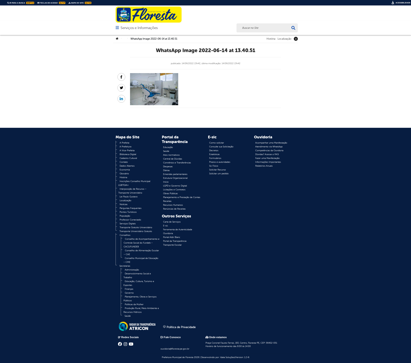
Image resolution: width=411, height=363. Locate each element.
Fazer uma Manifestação (267, 158)
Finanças (129, 289)
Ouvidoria (168, 233)
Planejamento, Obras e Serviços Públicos (140, 298)
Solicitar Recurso (217, 170)
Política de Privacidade (181, 327)
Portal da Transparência (174, 241)
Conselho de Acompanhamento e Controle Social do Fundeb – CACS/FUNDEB (141, 243)
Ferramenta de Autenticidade (177, 229)
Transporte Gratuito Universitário (136, 227)
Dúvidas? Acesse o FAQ (267, 154)
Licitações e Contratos (174, 189)
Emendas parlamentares (175, 174)
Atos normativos (171, 155)
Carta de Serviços (172, 222)
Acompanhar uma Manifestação (271, 143)
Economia (125, 170)
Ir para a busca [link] (21, 3)
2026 (196, 357)
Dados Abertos (127, 166)
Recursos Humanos (173, 205)
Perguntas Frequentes (130, 208)
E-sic (165, 225)
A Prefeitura (125, 146)
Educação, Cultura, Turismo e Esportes (138, 283)
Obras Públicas (170, 193)
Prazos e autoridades (219, 162)
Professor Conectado (130, 220)
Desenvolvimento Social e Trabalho (137, 275)
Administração (132, 270)
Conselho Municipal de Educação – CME (140, 260)
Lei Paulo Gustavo (129, 196)
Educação (168, 147)
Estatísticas (214, 154)
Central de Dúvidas (172, 159)
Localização (284, 38)
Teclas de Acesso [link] (52, 3)
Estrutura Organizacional (175, 178)
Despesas (168, 166)
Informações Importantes (268, 162)
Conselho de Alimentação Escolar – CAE (141, 252)
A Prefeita (124, 143)
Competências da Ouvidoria (269, 150)
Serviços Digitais (128, 223)
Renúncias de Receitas (174, 209)
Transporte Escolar (172, 245)
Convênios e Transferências (177, 162)
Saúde (128, 316)
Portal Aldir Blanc (171, 237)
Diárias (166, 170)
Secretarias (124, 266)
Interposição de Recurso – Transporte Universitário (132, 191)
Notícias (123, 204)
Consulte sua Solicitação (221, 146)
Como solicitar (216, 143)
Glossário (124, 173)
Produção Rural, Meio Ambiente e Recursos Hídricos (141, 310)
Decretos (213, 150)
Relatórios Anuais (264, 166)
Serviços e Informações (139, 28)
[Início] (117, 39)
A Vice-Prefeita (127, 150)
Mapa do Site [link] (81, 3)
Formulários (215, 158)
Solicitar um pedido (219, 173)
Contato (124, 162)
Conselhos (125, 235)
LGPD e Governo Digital (175, 186)
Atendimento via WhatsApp (269, 146)
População (125, 216)
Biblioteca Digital (128, 154)
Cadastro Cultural (128, 158)
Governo (129, 293)
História (271, 38)
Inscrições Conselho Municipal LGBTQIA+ (134, 183)
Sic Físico (213, 166)
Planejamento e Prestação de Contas (181, 197)
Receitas (167, 201)
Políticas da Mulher (134, 304)
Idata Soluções (227, 357)
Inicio (166, 182)
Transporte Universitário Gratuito (135, 231)
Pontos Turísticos (128, 212)
